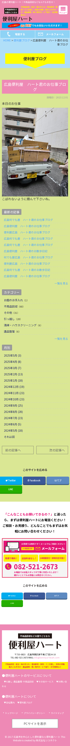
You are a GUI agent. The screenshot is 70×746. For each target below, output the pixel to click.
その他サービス (45, 681)
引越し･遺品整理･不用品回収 (20, 681)
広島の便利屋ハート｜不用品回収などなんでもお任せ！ (28, 2)
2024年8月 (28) (13, 412)
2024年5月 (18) (13, 430)
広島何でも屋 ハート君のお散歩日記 (27, 270)
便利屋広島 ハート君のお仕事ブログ (27, 232)
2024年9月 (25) (13, 405)
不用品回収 (11, 306)
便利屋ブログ (25, 702)
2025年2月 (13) (13, 374)
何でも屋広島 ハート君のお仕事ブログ (28, 257)
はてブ (58, 480)
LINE (12, 603)
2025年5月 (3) (12, 355)
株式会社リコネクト (46, 740)
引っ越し (9, 319)
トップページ (11, 713)
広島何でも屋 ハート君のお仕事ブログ (28, 220)
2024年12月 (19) (14, 387)
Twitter (13, 595)
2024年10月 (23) (14, 399)
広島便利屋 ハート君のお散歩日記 (25, 251)
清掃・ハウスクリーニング (20, 325)
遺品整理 (9, 331)
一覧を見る (61, 283)
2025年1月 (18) (13, 380)
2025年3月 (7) (12, 368)
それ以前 (9, 437)
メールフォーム (55, 34)
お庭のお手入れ (13, 300)
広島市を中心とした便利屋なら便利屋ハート (37, 736)
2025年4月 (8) (12, 362)
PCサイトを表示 (35, 723)
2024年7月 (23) (13, 418)
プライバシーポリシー (34, 713)
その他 (8, 313)
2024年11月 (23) (14, 393)
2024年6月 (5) (12, 424)
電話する (20, 34)
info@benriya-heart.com (47, 657)
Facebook (35, 480)
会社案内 (10, 702)
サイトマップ (57, 713)
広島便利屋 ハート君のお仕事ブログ (27, 226)
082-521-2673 (36, 566)
